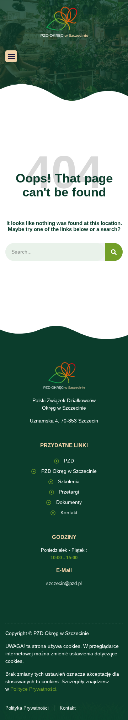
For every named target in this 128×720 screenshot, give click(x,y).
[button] (11, 56)
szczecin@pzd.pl (64, 583)
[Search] (114, 252)
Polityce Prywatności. (34, 689)
